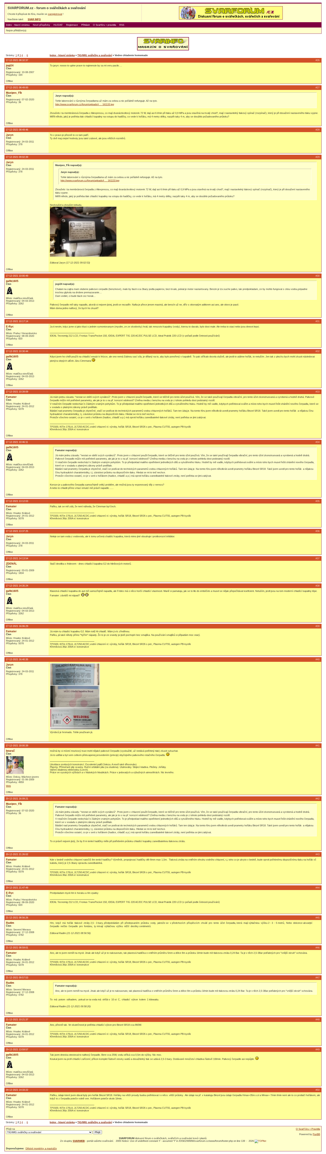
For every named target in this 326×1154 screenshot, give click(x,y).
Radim (10, 922)
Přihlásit (85, 25)
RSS (121, 25)
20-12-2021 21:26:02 (17, 854)
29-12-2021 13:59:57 (17, 1049)
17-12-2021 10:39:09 (17, 391)
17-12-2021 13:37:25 (17, 531)
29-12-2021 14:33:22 (17, 1090)
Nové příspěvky (41, 25)
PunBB (316, 1134)
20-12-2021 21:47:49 (17, 887)
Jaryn (9, 135)
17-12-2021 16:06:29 (17, 626)
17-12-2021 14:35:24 (17, 585)
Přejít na (10, 1129)
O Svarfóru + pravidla (104, 25)
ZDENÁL (11, 563)
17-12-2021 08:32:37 (17, 60)
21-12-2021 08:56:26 (17, 917)
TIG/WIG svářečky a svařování (94, 55)
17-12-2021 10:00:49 (17, 275)
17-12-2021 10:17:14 (17, 321)
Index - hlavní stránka (17, 25)
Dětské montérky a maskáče (41, 1148)
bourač (10, 750)
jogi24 (10, 65)
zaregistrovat (55, 14)
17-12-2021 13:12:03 (17, 501)
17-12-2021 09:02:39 (17, 157)
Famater (11, 397)
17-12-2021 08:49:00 (17, 87)
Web (8, 786)
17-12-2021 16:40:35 (17, 659)
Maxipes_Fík (14, 92)
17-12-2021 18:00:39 (17, 745)
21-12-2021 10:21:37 (17, 1019)
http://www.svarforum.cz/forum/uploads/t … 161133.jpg (84, 104)
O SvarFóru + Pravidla (308, 1129)
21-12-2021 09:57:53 (17, 977)
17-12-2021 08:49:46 (17, 129)
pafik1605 (12, 281)
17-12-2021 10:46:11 (17, 442)
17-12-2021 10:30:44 (17, 351)
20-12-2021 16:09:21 (17, 798)
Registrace (72, 25)
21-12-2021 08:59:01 (17, 947)
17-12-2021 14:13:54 (17, 558)
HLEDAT (58, 25)
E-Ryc (10, 326)
